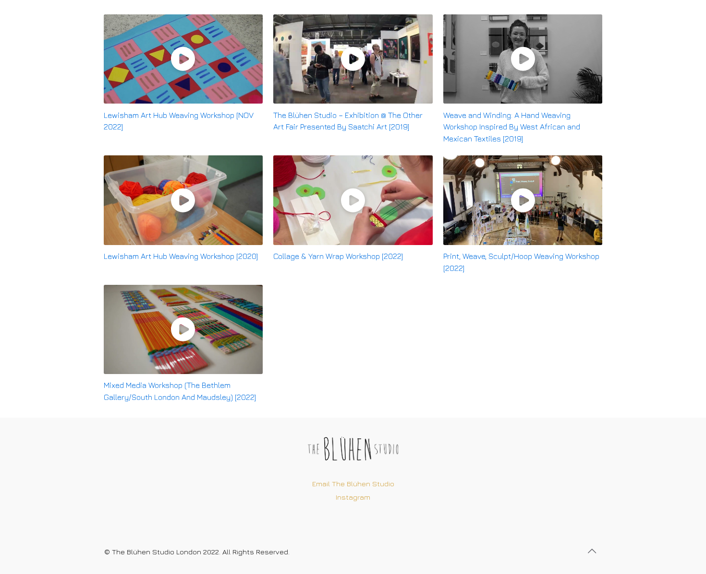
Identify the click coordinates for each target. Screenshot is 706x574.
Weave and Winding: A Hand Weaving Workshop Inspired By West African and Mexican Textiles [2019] (511, 127)
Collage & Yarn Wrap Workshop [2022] (338, 256)
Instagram (353, 497)
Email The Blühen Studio (353, 484)
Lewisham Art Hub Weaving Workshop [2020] (181, 256)
